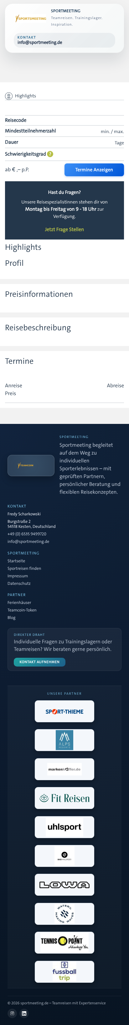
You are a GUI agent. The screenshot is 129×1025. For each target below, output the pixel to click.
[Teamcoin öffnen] (31, 465)
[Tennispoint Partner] (64, 943)
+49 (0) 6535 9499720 (27, 534)
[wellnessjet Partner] (64, 798)
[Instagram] (12, 1013)
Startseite (16, 561)
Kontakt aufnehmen (40, 662)
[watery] (64, 914)
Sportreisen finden (24, 569)
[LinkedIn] (24, 1013)
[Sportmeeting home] (30, 18)
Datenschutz (19, 584)
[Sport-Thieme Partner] (64, 711)
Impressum (18, 576)
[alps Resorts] (64, 740)
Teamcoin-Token (22, 610)
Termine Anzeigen (94, 170)
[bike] (64, 856)
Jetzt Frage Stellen (64, 230)
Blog (11, 618)
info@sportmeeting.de (28, 542)
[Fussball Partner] (64, 972)
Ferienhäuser (19, 603)
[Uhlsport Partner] (64, 827)
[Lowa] (64, 885)
